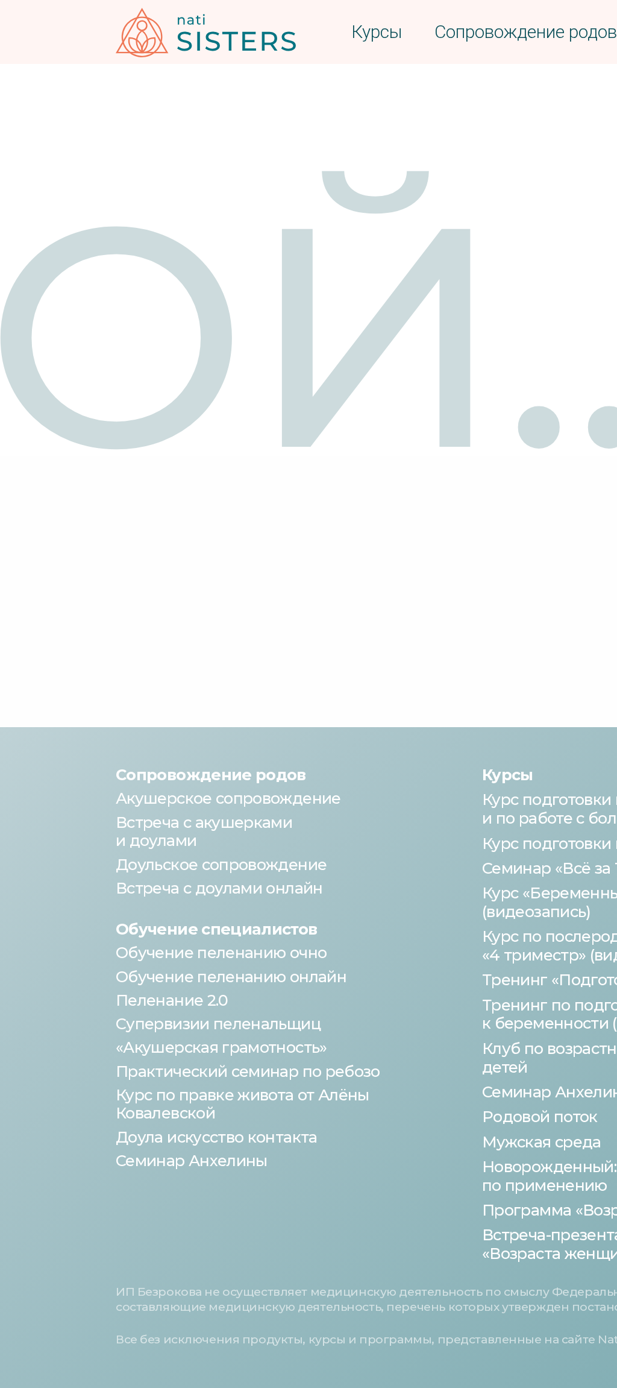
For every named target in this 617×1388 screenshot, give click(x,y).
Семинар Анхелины (192, 1160)
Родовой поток (540, 1116)
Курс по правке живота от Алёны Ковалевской (242, 1104)
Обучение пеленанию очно (221, 952)
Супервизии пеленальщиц (218, 1023)
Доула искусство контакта (217, 1137)
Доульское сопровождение (221, 864)
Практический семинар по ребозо (248, 1071)
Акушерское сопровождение (228, 798)
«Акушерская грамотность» (221, 1047)
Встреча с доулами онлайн (219, 888)
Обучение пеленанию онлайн (231, 976)
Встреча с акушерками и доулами (204, 831)
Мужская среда (541, 1141)
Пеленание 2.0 (172, 1000)
